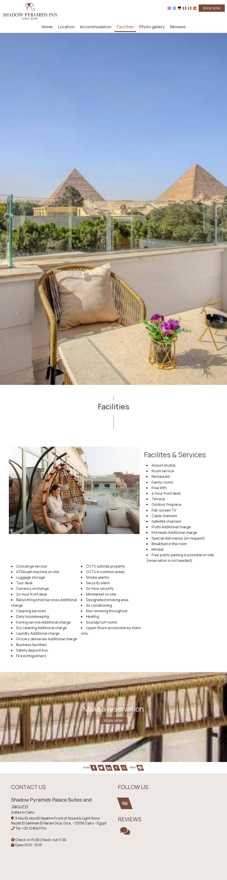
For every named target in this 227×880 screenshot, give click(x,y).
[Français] (184, 8)
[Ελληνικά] (174, 8)
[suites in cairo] (30, 10)
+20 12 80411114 (34, 828)
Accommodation (95, 26)
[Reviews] (125, 832)
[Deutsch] (179, 8)
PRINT (133, 767)
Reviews (178, 26)
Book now (211, 8)
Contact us (28, 787)
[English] (169, 8)
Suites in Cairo (22, 812)
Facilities (125, 26)
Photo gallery (152, 26)
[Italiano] (189, 8)
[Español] (194, 8)
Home (47, 26)
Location (66, 26)
